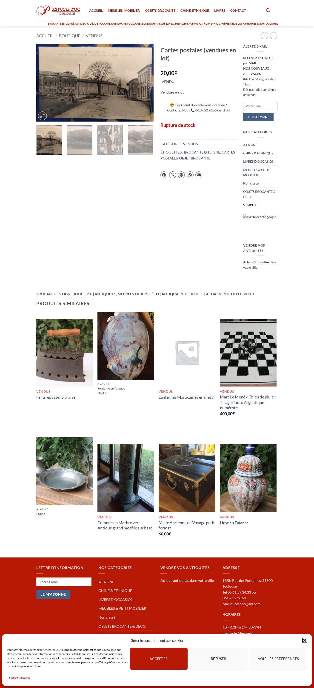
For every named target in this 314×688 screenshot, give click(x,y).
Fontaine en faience (111, 388)
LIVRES (219, 10)
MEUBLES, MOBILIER (124, 10)
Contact (238, 10)
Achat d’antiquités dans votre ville (187, 580)
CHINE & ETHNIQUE (258, 153)
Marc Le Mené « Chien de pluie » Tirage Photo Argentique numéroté (248, 402)
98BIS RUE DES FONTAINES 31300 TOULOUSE (251, 23)
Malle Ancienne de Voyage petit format (187, 525)
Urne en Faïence (234, 522)
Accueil (44, 35)
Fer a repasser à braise (55, 397)
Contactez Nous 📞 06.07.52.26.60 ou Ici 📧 (198, 110)
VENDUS (94, 35)
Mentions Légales (19, 677)
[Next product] (264, 35)
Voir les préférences (278, 659)
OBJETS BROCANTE (160, 10)
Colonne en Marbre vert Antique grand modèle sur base (124, 525)
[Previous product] (273, 35)
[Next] (145, 83)
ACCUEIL (96, 10)
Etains (40, 514)
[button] (305, 640)
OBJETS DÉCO (147, 294)
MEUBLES (125, 294)
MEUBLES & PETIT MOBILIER (256, 172)
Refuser (218, 659)
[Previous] (44, 83)
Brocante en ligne (202, 152)
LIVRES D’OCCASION (258, 161)
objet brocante (194, 158)
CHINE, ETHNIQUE (194, 10)
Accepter (159, 659)
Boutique (69, 35)
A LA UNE (250, 145)
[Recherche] (268, 10)
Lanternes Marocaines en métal (186, 397)
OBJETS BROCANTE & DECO (259, 194)
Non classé (251, 183)
